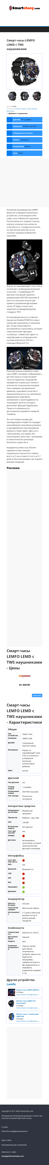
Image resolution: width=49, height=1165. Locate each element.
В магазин (37, 695)
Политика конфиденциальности (14, 1131)
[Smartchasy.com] (3, 29)
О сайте (4, 1127)
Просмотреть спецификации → (27, 994)
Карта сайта (6, 1140)
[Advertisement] (24, 182)
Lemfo (11, 984)
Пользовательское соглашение (14, 1145)
